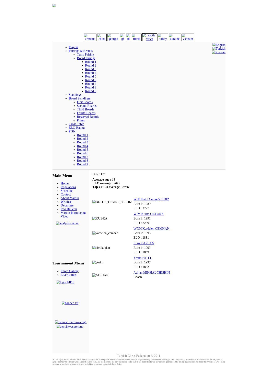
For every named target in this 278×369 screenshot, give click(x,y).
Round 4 (90, 72)
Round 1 (90, 61)
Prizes (81, 120)
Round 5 (90, 76)
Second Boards (86, 105)
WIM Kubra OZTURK (149, 214)
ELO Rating (77, 127)
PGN (72, 131)
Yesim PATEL (143, 258)
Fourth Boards (86, 113)
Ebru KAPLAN (144, 243)
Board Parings (86, 58)
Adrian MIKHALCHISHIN (152, 272)
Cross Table (76, 124)
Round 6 (90, 80)
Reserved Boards (88, 116)
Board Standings (79, 98)
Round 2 (90, 65)
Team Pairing (85, 54)
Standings (75, 94)
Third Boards (85, 109)
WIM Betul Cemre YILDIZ (151, 199)
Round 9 (90, 91)
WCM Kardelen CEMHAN (152, 228)
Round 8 (90, 87)
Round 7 (90, 83)
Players (73, 47)
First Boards (85, 102)
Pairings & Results (81, 50)
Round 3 (90, 69)
